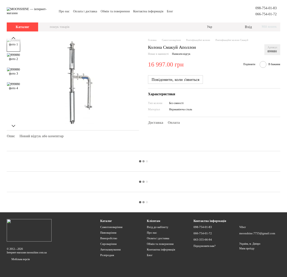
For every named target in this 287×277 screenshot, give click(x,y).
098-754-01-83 (266, 8)
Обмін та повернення (115, 11)
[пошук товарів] (46, 27)
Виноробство (108, 238)
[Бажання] (232, 27)
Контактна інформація (148, 11)
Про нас (64, 11)
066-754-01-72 (266, 14)
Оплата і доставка (85, 11)
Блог (170, 11)
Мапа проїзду (246, 248)
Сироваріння (108, 244)
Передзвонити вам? (204, 246)
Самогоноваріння (111, 227)
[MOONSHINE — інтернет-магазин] (29, 230)
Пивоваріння (108, 232)
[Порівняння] (223, 27)
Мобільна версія (20, 259)
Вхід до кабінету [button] (157, 227)
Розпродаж (107, 255)
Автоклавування (110, 249)
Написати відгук (181, 54)
